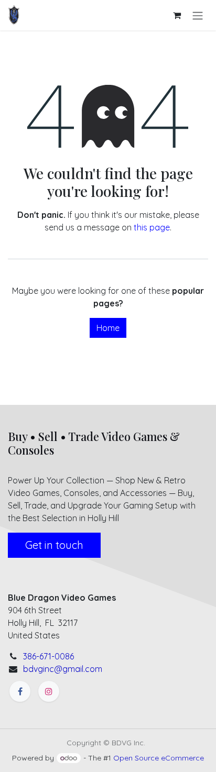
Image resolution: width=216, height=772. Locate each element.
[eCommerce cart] (176, 15)
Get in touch (54, 545)
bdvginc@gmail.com (62, 669)
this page (152, 227)
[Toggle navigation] (197, 15)
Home (108, 328)
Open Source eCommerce (158, 758)
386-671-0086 (48, 656)
